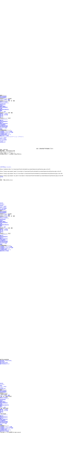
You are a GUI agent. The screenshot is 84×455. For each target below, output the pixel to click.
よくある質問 (3, 140)
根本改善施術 (3, 96)
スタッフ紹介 (3, 137)
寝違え (1, 105)
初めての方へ (3, 138)
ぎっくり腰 (2, 111)
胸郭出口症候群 (4, 101)
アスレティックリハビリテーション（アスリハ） (12, 136)
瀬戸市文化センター (5, 363)
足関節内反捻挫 (4, 125)
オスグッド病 (3, 128)
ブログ (1, 141)
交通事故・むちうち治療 (6, 131)
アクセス (2, 204)
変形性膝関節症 (4, 121)
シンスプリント (4, 119)
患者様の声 (2, 142)
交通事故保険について (5, 134)
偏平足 (1, 122)
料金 (1, 385)
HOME (1, 176)
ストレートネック (4, 103)
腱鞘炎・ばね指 (4, 113)
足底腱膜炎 (2, 124)
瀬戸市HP (2, 361)
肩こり (1, 117)
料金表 (1, 205)
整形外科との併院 (4, 135)
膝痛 (1, 129)
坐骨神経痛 (2, 104)
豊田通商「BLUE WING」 (6, 360)
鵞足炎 (1, 120)
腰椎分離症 (2, 106)
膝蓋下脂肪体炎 (4, 123)
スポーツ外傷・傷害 (5, 99)
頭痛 (1, 108)
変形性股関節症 (4, 107)
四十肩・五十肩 (4, 115)
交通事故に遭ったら (5, 133)
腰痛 (1, 110)
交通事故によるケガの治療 (6, 132)
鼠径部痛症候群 (4, 126)
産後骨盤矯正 (3, 97)
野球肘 (1, 116)
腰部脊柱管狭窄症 (4, 109)
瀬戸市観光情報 (4, 362)
